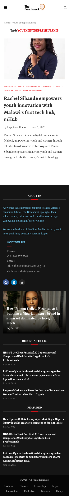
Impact (55, 486)
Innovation (12, 491)
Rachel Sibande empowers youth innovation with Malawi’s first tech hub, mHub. (33, 109)
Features (45, 491)
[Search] (65, 8)
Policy (59, 491)
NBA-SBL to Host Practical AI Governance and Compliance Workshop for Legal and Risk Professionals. (29, 356)
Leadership (40, 486)
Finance (24, 486)
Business (8, 486)
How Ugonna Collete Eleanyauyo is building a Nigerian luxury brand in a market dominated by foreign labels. (33, 316)
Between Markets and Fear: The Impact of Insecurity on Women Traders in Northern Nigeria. (34, 392)
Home (7, 22)
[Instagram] (22, 282)
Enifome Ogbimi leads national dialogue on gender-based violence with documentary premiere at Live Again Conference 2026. (32, 375)
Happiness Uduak (16, 127)
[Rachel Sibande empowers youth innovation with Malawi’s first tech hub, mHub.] (34, 58)
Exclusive (29, 491)
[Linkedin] (14, 282)
